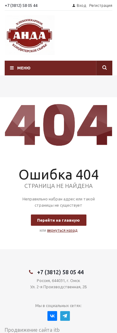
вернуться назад (62, 230)
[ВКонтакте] (52, 316)
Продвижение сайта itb (32, 330)
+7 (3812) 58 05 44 (21, 5)
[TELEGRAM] (65, 316)
